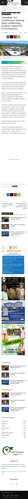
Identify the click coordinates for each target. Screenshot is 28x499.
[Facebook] (8, 36)
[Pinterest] (15, 36)
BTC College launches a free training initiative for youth (7, 205)
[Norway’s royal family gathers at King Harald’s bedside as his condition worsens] (5, 233)
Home (3, 7)
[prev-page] (3, 240)
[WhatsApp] (18, 36)
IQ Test (12, 492)
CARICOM (7, 7)
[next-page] (5, 240)
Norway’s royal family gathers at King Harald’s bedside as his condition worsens (18, 233)
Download (15, 186)
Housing (14, 12)
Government (9, 12)
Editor (6, 32)
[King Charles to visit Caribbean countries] (5, 226)
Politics (18, 12)
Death (3, 221)
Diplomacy (4, 235)
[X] (11, 36)
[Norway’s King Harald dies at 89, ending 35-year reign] (5, 219)
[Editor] (3, 33)
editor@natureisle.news (13, 471)
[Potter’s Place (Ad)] (13, 323)
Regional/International (6, 14)
